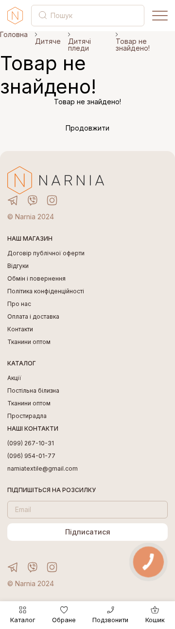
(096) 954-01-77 (31, 456)
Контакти (20, 329)
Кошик (155, 620)
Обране (64, 620)
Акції (14, 378)
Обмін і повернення (36, 279)
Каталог (22, 620)
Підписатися (87, 532)
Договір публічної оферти (46, 253)
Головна (14, 34)
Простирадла (27, 416)
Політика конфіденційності (45, 291)
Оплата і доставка (33, 317)
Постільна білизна (33, 391)
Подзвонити (110, 620)
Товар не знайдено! (133, 45)
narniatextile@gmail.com (42, 469)
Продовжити (87, 128)
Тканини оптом (29, 342)
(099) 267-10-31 (30, 443)
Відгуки (18, 266)
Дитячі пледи (79, 45)
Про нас (19, 304)
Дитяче (48, 41)
